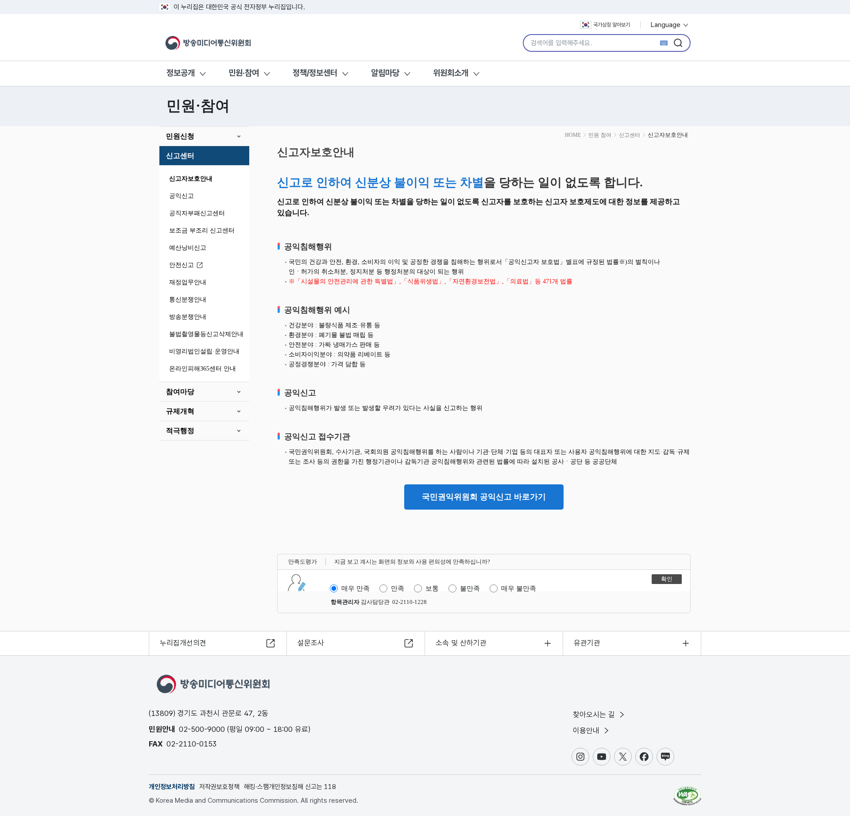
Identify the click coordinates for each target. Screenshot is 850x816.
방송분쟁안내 (187, 316)
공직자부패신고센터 (197, 213)
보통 (432, 588)
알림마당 (385, 73)
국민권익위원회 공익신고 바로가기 (484, 496)
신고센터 (180, 155)
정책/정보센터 (315, 73)
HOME (573, 135)
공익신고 (181, 196)
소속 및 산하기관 (461, 642)
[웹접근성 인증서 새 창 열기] (687, 791)
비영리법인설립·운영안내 (204, 351)
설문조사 (311, 642)
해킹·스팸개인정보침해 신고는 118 (290, 787)
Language (666, 25)
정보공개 (180, 73)
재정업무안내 (187, 282)
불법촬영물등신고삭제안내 (206, 334)
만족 (397, 588)
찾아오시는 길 (595, 714)
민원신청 (180, 136)
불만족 (470, 588)
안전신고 (181, 265)
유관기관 (587, 642)
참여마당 (180, 391)
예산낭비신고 (187, 247)
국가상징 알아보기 (611, 25)
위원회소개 (450, 73)
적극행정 (180, 430)
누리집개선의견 (183, 642)
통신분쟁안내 (187, 299)
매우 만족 (355, 588)
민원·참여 (243, 73)
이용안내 (587, 730)
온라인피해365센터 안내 (202, 368)
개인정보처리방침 (172, 787)
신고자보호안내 (190, 178)
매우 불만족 (518, 588)
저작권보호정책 (219, 787)
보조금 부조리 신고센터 (202, 230)
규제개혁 (180, 411)
